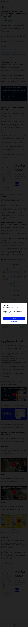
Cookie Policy (8, 312)
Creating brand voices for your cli (9, 52)
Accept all (14, 318)
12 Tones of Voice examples (13, 532)
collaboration (20, 404)
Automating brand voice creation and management (13, 54)
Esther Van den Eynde (9, 7)
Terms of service (17, 623)
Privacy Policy (10, 623)
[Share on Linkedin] (11, 20)
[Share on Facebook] (6, 20)
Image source (14, 102)
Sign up (2, 563)
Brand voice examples (7, 57)
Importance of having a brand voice (10, 49)
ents (18, 52)
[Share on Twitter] (8, 20)
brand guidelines (12, 27)
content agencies (11, 541)
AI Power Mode (20, 345)
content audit (5, 242)
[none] (26, 1)
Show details (14, 321)
